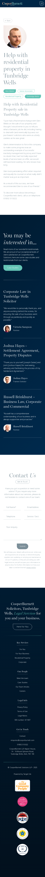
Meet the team (22, 678)
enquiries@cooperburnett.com (22, 740)
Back (8, 21)
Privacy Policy (22, 707)
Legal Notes (22, 716)
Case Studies (22, 682)
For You (22, 649)
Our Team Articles (22, 687)
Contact (23, 736)
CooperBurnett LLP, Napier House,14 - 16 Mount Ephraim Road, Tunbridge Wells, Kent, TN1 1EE (22, 751)
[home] (11, 4)
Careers (22, 691)
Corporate (23, 662)
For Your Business (22, 653)
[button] (41, 3)
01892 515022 (22, 744)
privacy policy (31, 567)
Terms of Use (22, 711)
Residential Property (22, 658)
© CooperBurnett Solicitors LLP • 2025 (22, 767)
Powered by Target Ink (22, 774)
